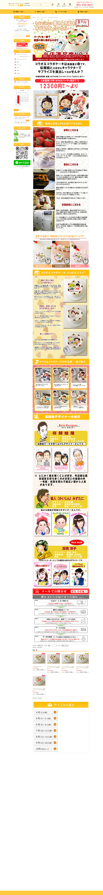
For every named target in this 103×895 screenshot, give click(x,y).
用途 (18, 62)
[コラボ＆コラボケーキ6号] (39, 662)
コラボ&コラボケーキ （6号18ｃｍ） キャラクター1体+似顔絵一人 (53, 667)
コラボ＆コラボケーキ (24, 56)
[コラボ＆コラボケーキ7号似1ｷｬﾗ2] (82, 662)
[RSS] (16, 110)
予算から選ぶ (84, 12)
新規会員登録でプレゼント (22, 48)
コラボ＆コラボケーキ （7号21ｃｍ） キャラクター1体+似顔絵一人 (68, 667)
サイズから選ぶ (62, 12)
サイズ (18, 67)
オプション (19, 64)
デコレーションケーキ (41, 17)
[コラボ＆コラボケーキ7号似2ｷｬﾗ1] (39, 684)
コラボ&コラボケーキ (37, 666)
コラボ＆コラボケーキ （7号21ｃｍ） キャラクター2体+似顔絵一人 (82, 667)
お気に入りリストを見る (22, 81)
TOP (34, 17)
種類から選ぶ (19, 12)
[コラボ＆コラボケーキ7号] (68, 662)
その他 (18, 73)
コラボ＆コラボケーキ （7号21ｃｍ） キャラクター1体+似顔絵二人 (39, 689)
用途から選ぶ (41, 12)
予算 (18, 70)
